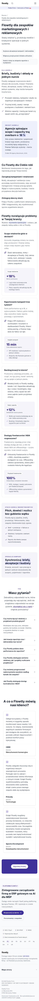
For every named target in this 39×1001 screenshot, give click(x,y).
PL (8, 941)
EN (3, 941)
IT (7, 944)
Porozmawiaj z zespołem (13, 918)
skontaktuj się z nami (22, 606)
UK (12, 944)
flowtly (5, 3)
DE (12, 941)
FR (16, 941)
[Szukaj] (12, 3)
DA (4, 944)
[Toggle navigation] (35, 3)
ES (21, 941)
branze (4, 15)
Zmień (18, 997)
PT (29, 941)
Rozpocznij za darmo (11, 913)
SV (25, 941)
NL (34, 941)
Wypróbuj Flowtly (19, 866)
